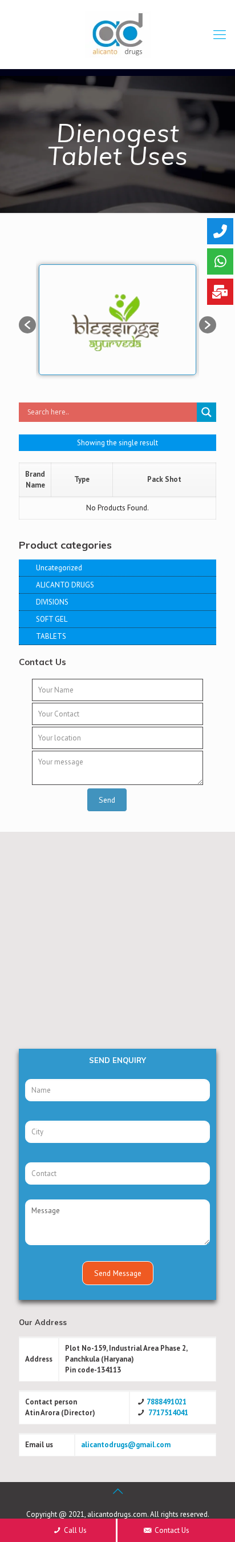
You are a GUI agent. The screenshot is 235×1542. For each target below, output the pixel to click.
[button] (27, 324)
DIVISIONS (52, 602)
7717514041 (168, 1413)
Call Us (74, 1530)
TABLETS (51, 636)
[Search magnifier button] (206, 412)
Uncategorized (59, 568)
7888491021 (167, 1402)
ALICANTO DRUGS (65, 585)
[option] (117, 319)
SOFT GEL (51, 619)
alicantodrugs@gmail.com (126, 1445)
